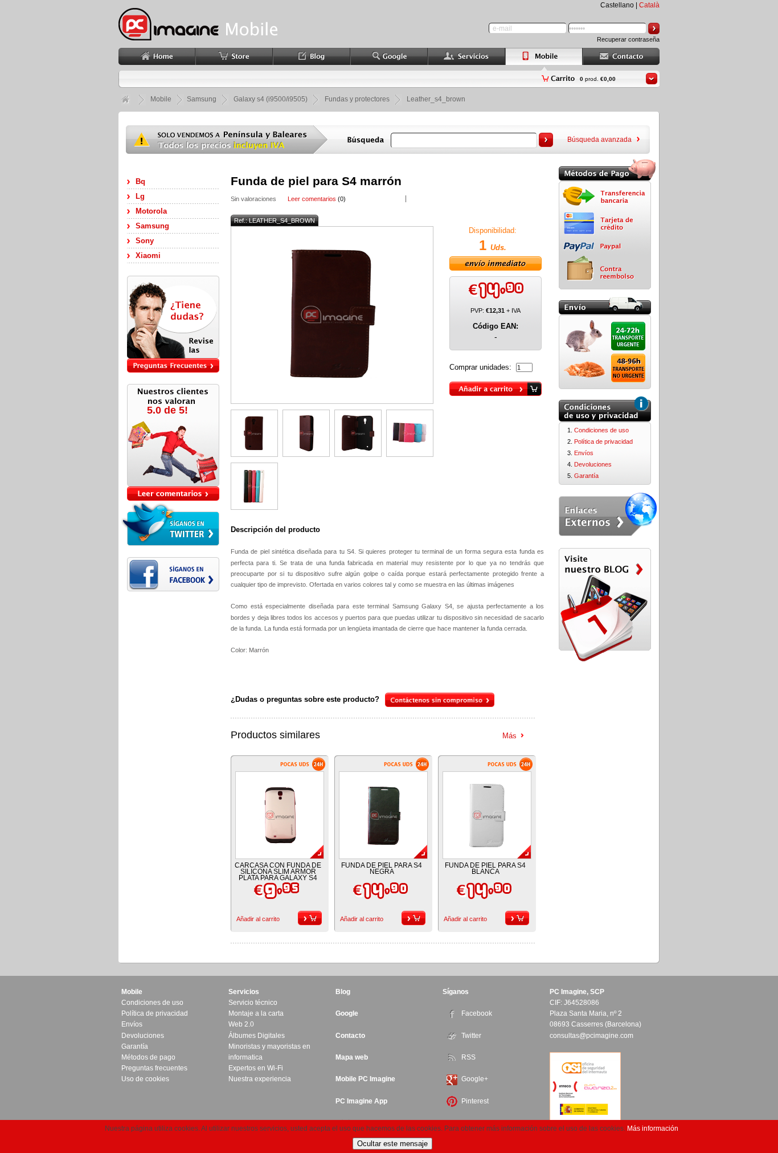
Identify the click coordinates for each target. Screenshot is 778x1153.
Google (346, 1013)
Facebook (476, 1013)
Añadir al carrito (258, 918)
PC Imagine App (361, 1101)
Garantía (586, 475)
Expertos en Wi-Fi (255, 1068)
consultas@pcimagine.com (591, 1036)
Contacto (350, 1036)
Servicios (243, 992)
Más (509, 735)
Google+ (474, 1079)
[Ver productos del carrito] (651, 78)
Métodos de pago (148, 1057)
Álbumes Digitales (256, 1036)
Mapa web (351, 1057)
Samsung (152, 226)
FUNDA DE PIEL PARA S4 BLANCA (485, 868)
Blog (342, 992)
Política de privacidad (603, 441)
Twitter (471, 1036)
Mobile (160, 99)
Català (649, 5)
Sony (145, 240)
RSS (468, 1057)
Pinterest (475, 1101)
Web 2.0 (241, 1024)
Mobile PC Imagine (365, 1079)
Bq (140, 181)
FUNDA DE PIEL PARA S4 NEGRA (381, 868)
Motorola (151, 211)
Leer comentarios (312, 198)
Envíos (583, 452)
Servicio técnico (252, 1003)
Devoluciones (593, 464)
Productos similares (275, 735)
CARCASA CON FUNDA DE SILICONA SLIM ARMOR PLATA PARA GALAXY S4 (278, 871)
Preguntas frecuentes (154, 1068)
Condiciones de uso (601, 430)
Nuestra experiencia (259, 1079)
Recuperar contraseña (628, 39)
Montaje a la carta (256, 1013)
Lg (140, 196)
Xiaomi (148, 255)
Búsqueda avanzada (599, 140)
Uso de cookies (145, 1079)
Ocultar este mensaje (392, 1143)
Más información (652, 1128)
